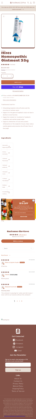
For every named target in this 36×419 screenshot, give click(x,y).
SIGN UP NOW (23, 216)
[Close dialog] (33, 200)
